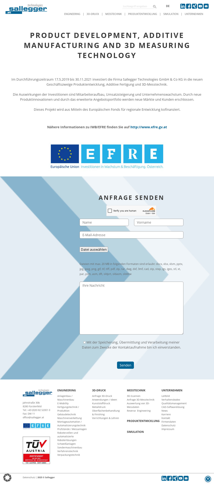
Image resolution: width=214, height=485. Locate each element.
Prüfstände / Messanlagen (72, 429)
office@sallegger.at (33, 417)
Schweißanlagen (66, 443)
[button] (7, 477)
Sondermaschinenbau (69, 447)
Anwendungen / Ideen (104, 399)
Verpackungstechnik (68, 454)
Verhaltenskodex (171, 399)
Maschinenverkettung (69, 418)
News (165, 410)
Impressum (168, 429)
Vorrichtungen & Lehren (105, 418)
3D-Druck (93, 14)
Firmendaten (169, 421)
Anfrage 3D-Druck (102, 396)
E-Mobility (63, 403)
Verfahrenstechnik (67, 451)
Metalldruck (98, 407)
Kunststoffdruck (101, 403)
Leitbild (166, 396)
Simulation (170, 14)
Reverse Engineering (139, 410)
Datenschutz (169, 425)
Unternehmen (194, 14)
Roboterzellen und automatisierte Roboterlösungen (67, 436)
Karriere (166, 414)
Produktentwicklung (142, 14)
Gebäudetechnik (66, 414)
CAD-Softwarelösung (173, 407)
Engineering (72, 14)
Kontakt (166, 418)
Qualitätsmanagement (174, 403)
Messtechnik (113, 14)
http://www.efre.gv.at (148, 127)
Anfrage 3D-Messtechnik (140, 399)
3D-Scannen (133, 396)
